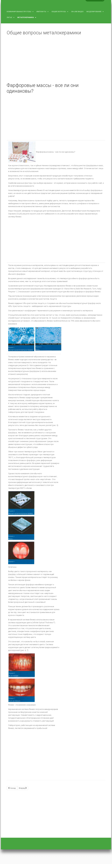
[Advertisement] (56, 61)
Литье (10, 17)
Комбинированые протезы (19, 12)
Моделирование (94, 12)
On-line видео (77, 12)
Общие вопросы (58, 12)
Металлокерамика (25, 17)
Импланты (41, 12)
